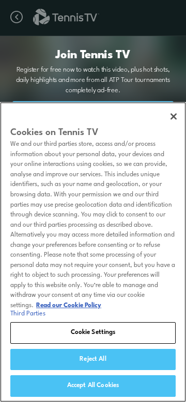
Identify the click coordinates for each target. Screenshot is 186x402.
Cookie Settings (93, 332)
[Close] (173, 116)
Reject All (93, 359)
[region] (93, 252)
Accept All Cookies (93, 385)
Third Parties (27, 314)
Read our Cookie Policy (68, 306)
